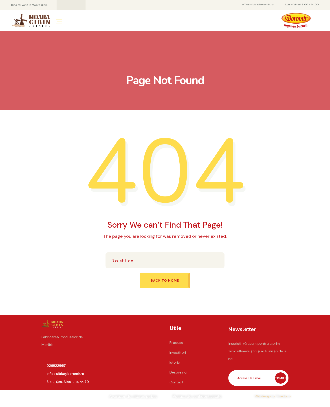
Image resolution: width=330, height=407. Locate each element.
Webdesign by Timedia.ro (273, 396)
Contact (176, 382)
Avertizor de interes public (133, 396)
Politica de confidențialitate (197, 396)
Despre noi (178, 372)
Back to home (165, 280)
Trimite (280, 378)
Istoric (174, 362)
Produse (176, 342)
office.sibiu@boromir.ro (65, 373)
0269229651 (56, 365)
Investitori (177, 352)
